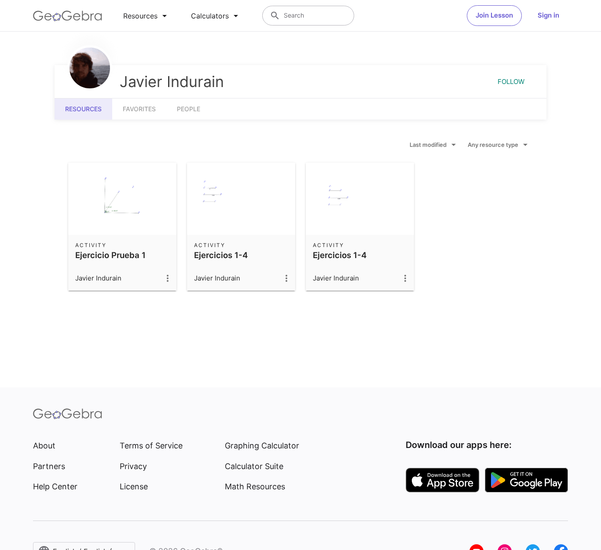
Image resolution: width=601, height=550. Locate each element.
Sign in (548, 15)
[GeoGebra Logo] (67, 16)
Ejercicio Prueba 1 (110, 255)
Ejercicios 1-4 (221, 255)
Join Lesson (494, 15)
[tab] (146, 16)
